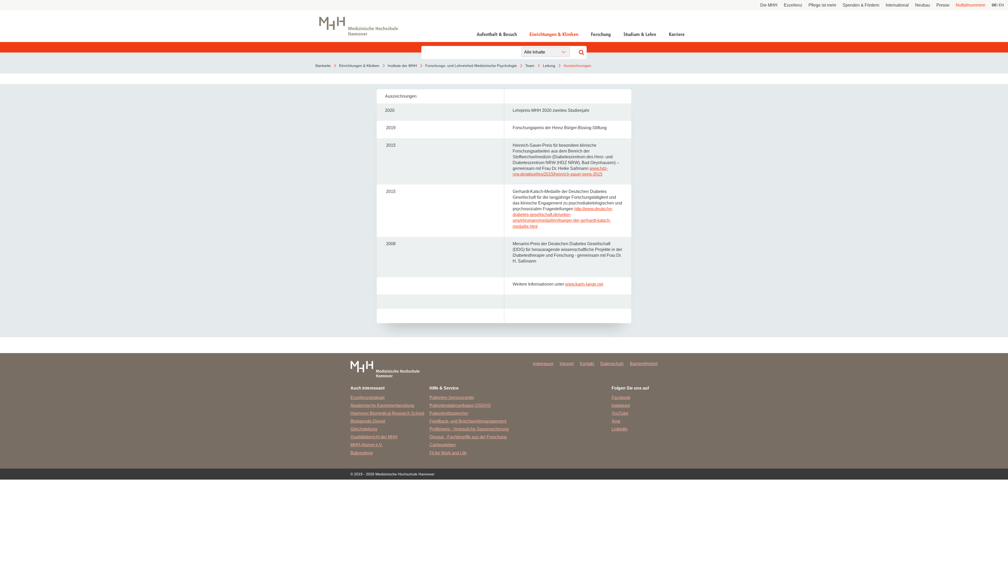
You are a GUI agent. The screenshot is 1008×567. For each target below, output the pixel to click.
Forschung (601, 34)
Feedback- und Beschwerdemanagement (467, 421)
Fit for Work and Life (448, 453)
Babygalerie (361, 453)
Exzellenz (793, 5)
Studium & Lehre (639, 34)
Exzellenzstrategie (367, 397)
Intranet (567, 363)
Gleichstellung (363, 429)
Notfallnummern (970, 5)
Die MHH (769, 5)
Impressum (543, 363)
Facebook (621, 397)
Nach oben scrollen (980, 539)
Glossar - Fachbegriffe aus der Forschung (468, 437)
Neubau (922, 5)
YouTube (620, 413)
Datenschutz (612, 363)
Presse (942, 5)
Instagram (621, 405)
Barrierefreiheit (644, 363)
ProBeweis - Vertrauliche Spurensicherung (469, 429)
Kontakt (587, 363)
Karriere (677, 34)
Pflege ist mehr (822, 5)
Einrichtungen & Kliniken (553, 34)
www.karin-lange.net (584, 284)
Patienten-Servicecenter (451, 397)
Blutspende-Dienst (367, 421)
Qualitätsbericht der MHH (373, 437)
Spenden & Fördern (861, 5)
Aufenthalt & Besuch (497, 34)
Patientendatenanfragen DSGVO (460, 405)
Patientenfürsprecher (448, 413)
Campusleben (442, 445)
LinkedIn (620, 429)
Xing (616, 421)
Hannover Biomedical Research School (387, 413)
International (897, 5)
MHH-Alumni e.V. (366, 445)
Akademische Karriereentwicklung (382, 405)
